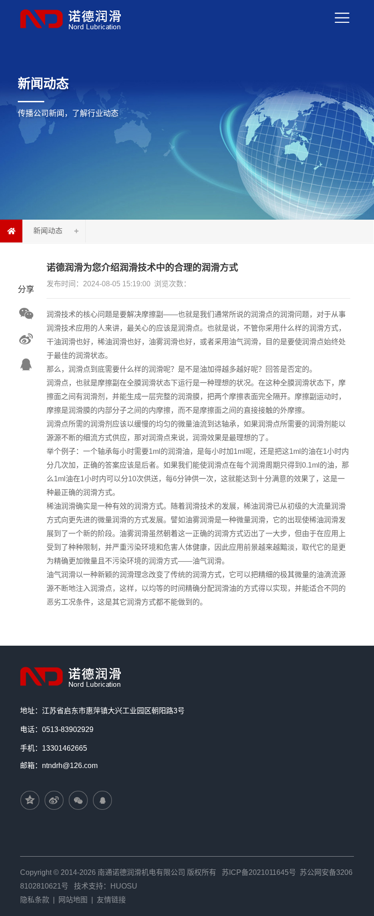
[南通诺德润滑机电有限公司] (72, 19)
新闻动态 (47, 231)
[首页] (11, 231)
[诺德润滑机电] (72, 676)
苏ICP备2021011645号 (259, 872)
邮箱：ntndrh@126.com (59, 765)
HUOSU (123, 886)
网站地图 (73, 900)
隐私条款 (34, 900)
